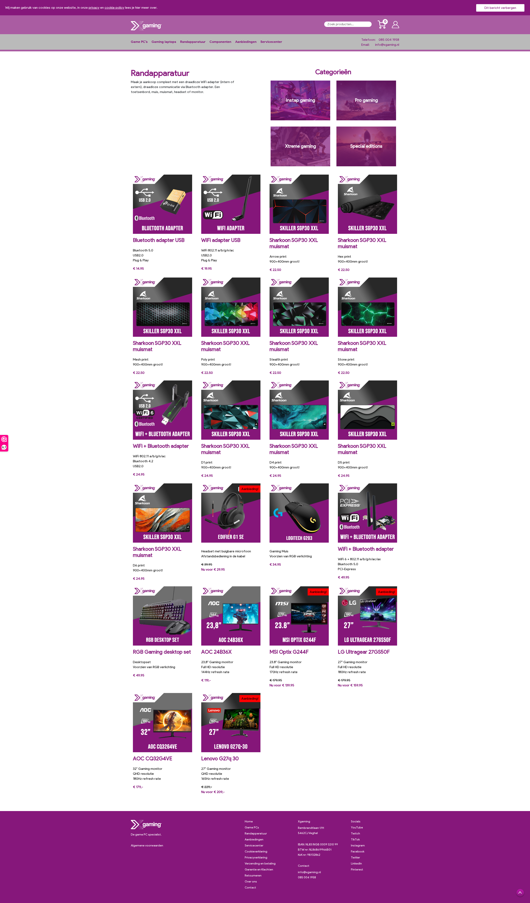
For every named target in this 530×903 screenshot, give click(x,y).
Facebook (357, 851)
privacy (94, 8)
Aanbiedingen (246, 42)
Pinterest (357, 869)
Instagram (358, 845)
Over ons (251, 881)
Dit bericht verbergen (500, 8)
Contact (250, 887)
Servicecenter (271, 42)
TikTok (355, 839)
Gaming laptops (164, 42)
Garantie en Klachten (259, 869)
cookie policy (114, 8)
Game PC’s (139, 42)
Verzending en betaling (260, 863)
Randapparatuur (193, 42)
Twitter (355, 857)
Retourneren (253, 875)
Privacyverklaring (256, 857)
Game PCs (252, 827)
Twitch (355, 833)
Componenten (220, 42)
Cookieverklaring (256, 851)
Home (249, 821)
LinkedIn (356, 863)
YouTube (357, 827)
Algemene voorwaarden (147, 845)
